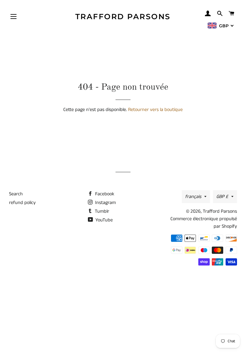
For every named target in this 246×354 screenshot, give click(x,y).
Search (16, 193)
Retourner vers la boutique (155, 109)
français (193, 196)
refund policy (22, 202)
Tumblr (101, 211)
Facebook (104, 193)
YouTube (103, 220)
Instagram (105, 202)
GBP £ (222, 196)
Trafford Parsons (123, 16)
